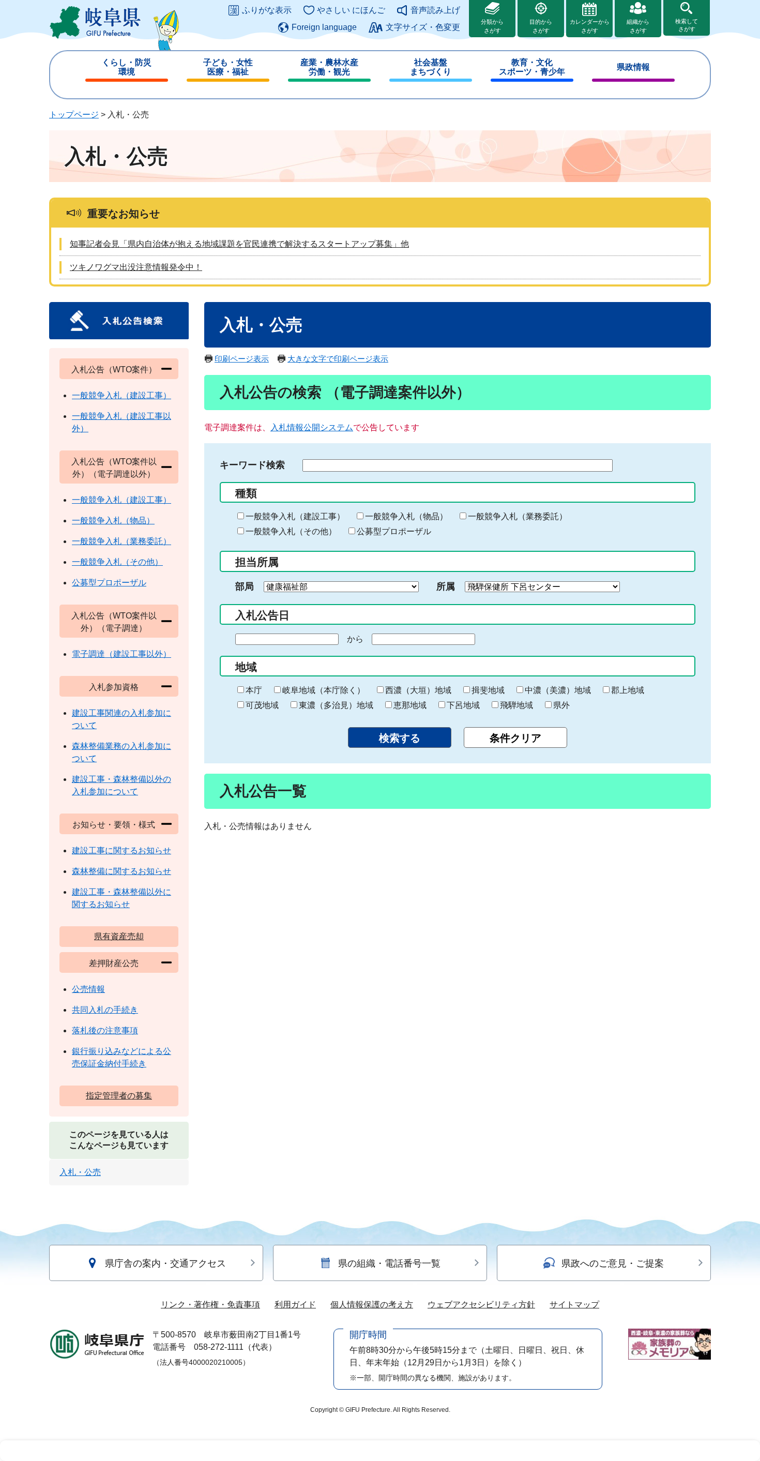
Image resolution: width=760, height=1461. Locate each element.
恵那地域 (410, 705)
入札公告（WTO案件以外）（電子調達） (114, 621)
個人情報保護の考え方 (371, 1304)
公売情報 (88, 989)
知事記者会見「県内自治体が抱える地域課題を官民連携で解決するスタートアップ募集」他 (239, 243)
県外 (561, 705)
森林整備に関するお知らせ (121, 871)
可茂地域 (262, 705)
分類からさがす (492, 26)
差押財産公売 (114, 963)
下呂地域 (463, 705)
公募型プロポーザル (394, 531)
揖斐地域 (488, 690)
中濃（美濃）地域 (558, 690)
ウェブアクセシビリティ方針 (481, 1304)
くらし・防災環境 (126, 67)
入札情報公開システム (311, 427)
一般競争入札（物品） (406, 516)
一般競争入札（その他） (291, 531)
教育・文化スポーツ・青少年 (532, 67)
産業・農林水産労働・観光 (329, 67)
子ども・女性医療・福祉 (228, 67)
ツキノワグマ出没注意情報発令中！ (136, 267)
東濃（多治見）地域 (336, 705)
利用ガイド (295, 1304)
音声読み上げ (435, 10)
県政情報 (633, 67)
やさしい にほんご (351, 10)
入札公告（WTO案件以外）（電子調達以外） (114, 467)
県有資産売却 (119, 936)
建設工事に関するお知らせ (121, 850)
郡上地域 (627, 690)
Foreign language (324, 27)
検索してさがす (686, 25)
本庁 (254, 690)
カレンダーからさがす (590, 26)
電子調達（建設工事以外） (121, 654)
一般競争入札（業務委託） (517, 516)
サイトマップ (574, 1304)
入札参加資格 (114, 687)
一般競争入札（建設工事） (295, 516)
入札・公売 (80, 1172)
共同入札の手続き (105, 1009)
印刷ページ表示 (242, 358)
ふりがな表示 (267, 10)
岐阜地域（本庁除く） (323, 690)
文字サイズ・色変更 (423, 27)
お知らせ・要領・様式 (113, 824)
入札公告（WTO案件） (114, 369)
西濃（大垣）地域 (418, 690)
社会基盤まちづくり (430, 67)
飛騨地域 (516, 705)
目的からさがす (540, 26)
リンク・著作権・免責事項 (210, 1304)
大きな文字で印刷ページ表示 (337, 358)
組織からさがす (638, 26)
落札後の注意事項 (105, 1030)
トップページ (74, 114)
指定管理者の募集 (119, 1095)
